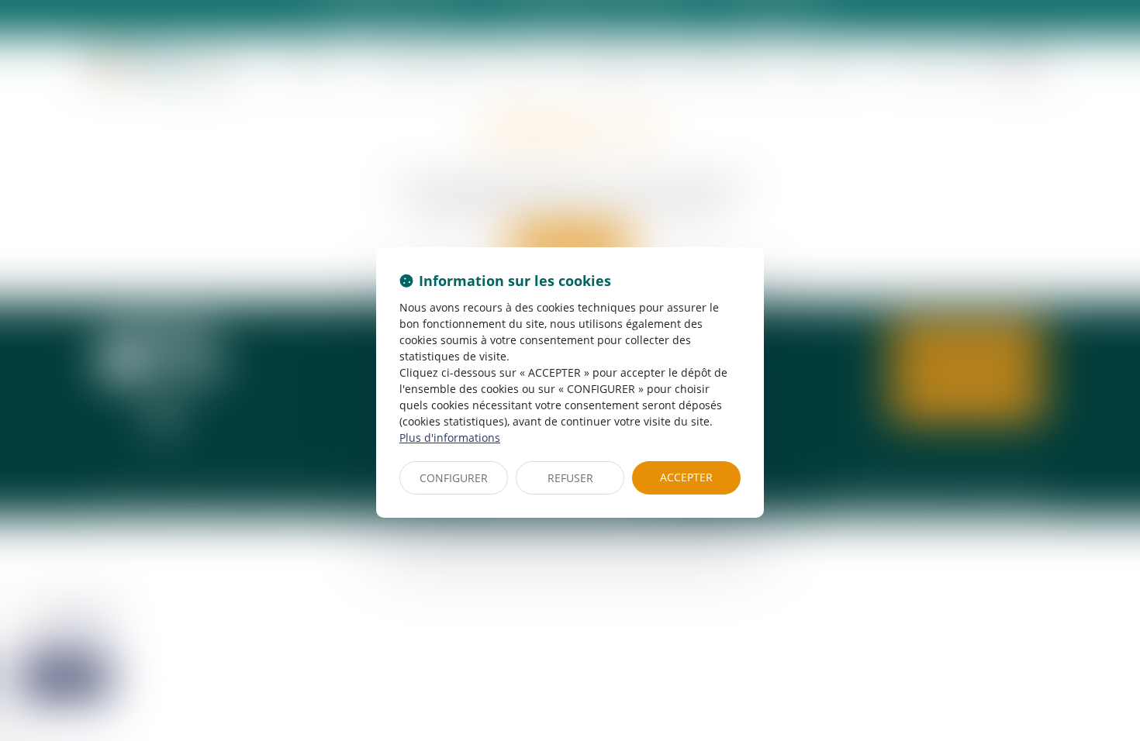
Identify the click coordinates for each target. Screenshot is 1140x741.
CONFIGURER (454, 477)
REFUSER (570, 477)
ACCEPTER (686, 477)
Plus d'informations (449, 437)
